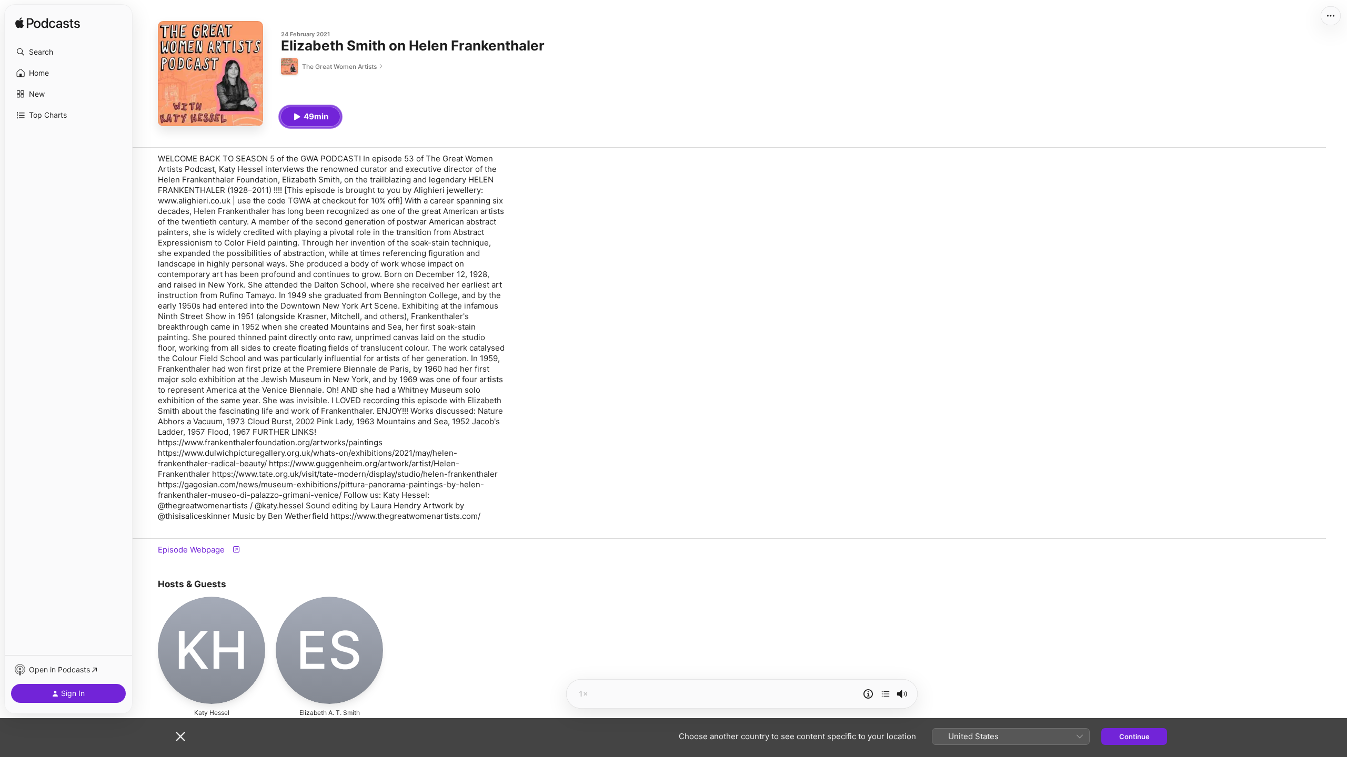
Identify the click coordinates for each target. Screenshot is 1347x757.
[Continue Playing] (885, 694)
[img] (47, 23)
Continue (1134, 736)
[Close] (180, 736)
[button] (68, 52)
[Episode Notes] (868, 694)
